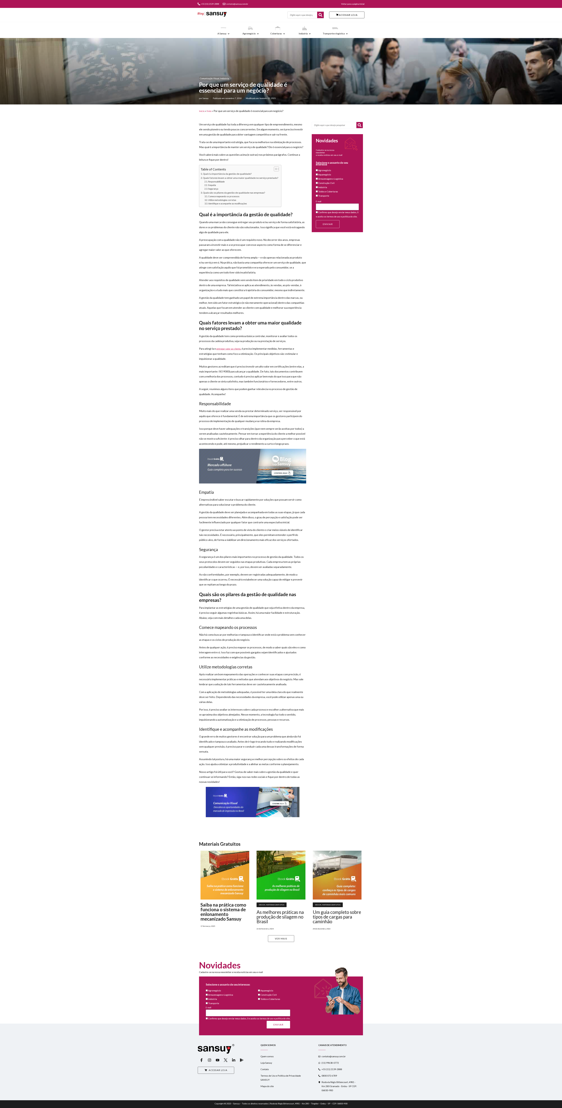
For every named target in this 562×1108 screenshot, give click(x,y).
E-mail (318, 201)
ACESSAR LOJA (348, 14)
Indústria (303, 33)
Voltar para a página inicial (352, 4)
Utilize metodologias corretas (222, 200)
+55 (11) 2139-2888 (210, 4)
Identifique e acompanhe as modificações (227, 203)
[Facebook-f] (201, 1060)
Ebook (262, 905)
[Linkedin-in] (233, 1060)
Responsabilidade (216, 181)
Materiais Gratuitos (275, 905)
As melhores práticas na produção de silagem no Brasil (280, 916)
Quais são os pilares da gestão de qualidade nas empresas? (234, 192)
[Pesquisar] (359, 125)
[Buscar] (320, 15)
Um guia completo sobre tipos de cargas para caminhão (337, 916)
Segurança (213, 189)
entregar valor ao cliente (228, 348)
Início (202, 111)
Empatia (212, 185)
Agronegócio (249, 33)
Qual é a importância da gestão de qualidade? (227, 173)
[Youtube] (217, 1060)
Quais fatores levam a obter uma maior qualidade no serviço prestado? (240, 177)
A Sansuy (221, 33)
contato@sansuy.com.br (237, 4)
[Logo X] (225, 1060)
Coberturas (276, 33)
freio (209, 111)
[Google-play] (241, 1060)
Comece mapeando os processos (223, 196)
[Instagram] (209, 1060)
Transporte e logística (334, 33)
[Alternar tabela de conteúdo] (275, 168)
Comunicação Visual (209, 78)
